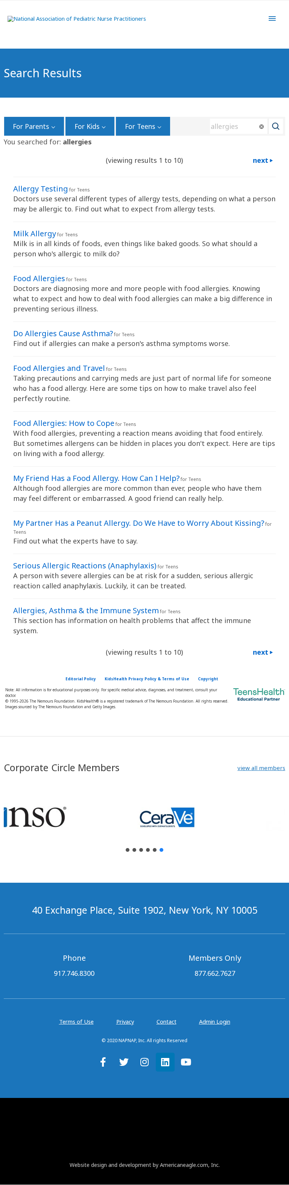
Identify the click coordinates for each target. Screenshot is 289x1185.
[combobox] (244, 126)
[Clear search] (261, 126)
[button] (261, 768)
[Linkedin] (165, 1062)
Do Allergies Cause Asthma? (63, 333)
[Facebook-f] (103, 1062)
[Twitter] (123, 1062)
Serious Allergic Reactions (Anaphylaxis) (85, 565)
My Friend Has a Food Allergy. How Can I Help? (96, 478)
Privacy (125, 1021)
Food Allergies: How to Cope (63, 423)
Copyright (208, 678)
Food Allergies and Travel (59, 368)
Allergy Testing (40, 189)
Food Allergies (39, 278)
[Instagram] (144, 1062)
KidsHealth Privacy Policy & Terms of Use (147, 678)
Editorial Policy (80, 678)
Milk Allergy (34, 233)
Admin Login (214, 1021)
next (260, 160)
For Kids (87, 126)
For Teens (140, 126)
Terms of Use (76, 1021)
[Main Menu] (272, 18)
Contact (166, 1021)
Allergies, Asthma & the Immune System (86, 610)
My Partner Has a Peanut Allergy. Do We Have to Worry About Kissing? (138, 523)
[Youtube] (185, 1062)
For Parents (31, 126)
